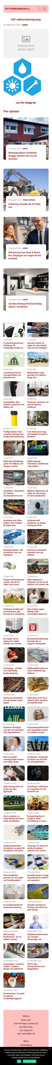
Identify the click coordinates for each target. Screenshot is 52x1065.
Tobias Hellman (29, 200)
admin (25, 25)
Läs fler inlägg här (26, 102)
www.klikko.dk (28, 1033)
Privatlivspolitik (29, 1061)
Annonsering (26, 1045)
